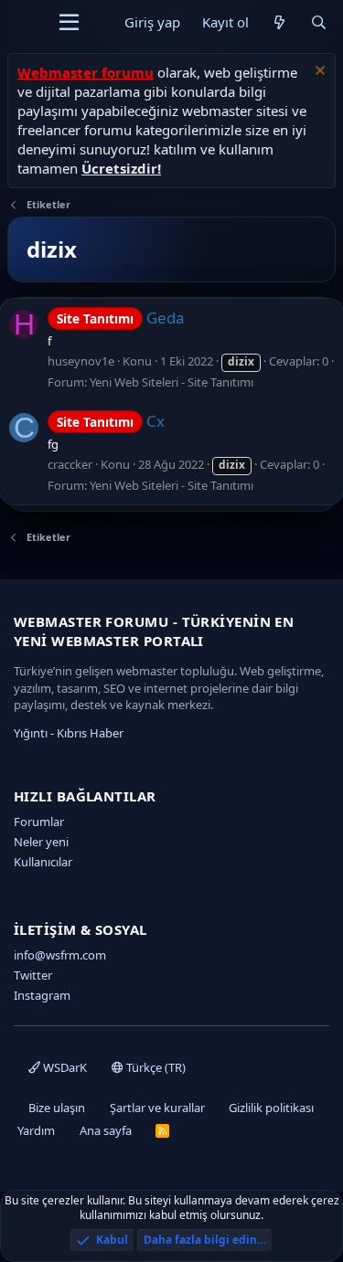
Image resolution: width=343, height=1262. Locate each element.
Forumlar (39, 821)
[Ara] (318, 22)
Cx (111, 420)
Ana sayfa (106, 1130)
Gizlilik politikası (271, 1107)
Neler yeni (41, 841)
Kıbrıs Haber (90, 733)
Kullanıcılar (43, 862)
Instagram (42, 995)
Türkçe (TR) (154, 1067)
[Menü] (69, 23)
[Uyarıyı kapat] (318, 72)
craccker (70, 464)
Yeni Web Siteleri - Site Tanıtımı (171, 382)
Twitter (33, 975)
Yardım (36, 1130)
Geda (121, 317)
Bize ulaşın (56, 1107)
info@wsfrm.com (60, 955)
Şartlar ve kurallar (157, 1107)
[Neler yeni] (279, 22)
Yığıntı (31, 733)
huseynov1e (81, 361)
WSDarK (63, 1067)
